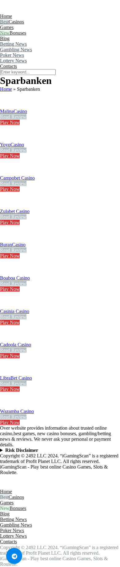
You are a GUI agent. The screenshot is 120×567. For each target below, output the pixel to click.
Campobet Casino (17, 178)
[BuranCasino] (7, 239)
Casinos (16, 21)
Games (7, 27)
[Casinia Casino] (7, 305)
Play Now (10, 122)
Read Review (13, 116)
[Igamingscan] (27, 10)
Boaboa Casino (15, 278)
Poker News (12, 55)
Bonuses (18, 32)
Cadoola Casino (15, 344)
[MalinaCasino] (7, 105)
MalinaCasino (13, 111)
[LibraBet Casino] (7, 372)
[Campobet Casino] (7, 172)
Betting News (13, 44)
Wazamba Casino (17, 411)
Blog (5, 38)
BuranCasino (13, 244)
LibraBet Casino (16, 378)
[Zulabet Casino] (7, 205)
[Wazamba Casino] (7, 405)
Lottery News (13, 60)
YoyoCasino (12, 144)
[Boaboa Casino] (7, 272)
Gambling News (16, 49)
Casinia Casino (14, 311)
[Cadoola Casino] (7, 339)
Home (6, 16)
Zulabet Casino (15, 211)
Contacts (8, 66)
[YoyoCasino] (7, 139)
